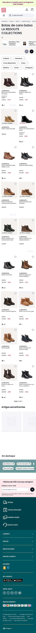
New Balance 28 (8, 464)
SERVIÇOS (5, 541)
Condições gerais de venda (9, 614)
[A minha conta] (26, 9)
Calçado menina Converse (25, 468)
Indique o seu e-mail (9, 486)
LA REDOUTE (6, 534)
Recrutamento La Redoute (20, 620)
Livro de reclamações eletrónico (17, 618)
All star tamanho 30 (24, 464)
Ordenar (6, 58)
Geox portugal (8, 468)
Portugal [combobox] (8, 628)
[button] (32, 9)
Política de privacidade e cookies (16, 616)
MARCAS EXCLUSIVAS (8, 549)
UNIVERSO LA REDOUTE (9, 556)
